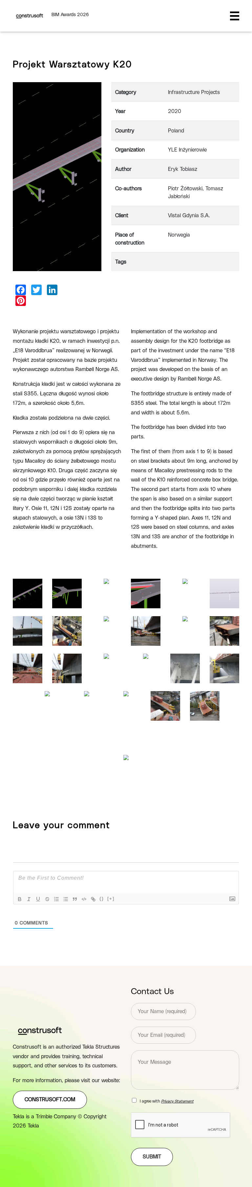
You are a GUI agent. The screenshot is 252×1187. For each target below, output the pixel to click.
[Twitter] (36, 290)
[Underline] (38, 899)
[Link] (93, 899)
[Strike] (47, 899)
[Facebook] (20, 290)
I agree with (167, 1101)
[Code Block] (84, 899)
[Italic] (28, 899)
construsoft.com (50, 1099)
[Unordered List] (65, 899)
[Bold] (19, 899)
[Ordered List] (56, 899)
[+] (111, 898)
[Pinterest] (20, 300)
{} (101, 898)
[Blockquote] (74, 899)
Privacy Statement (177, 1101)
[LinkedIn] (52, 290)
